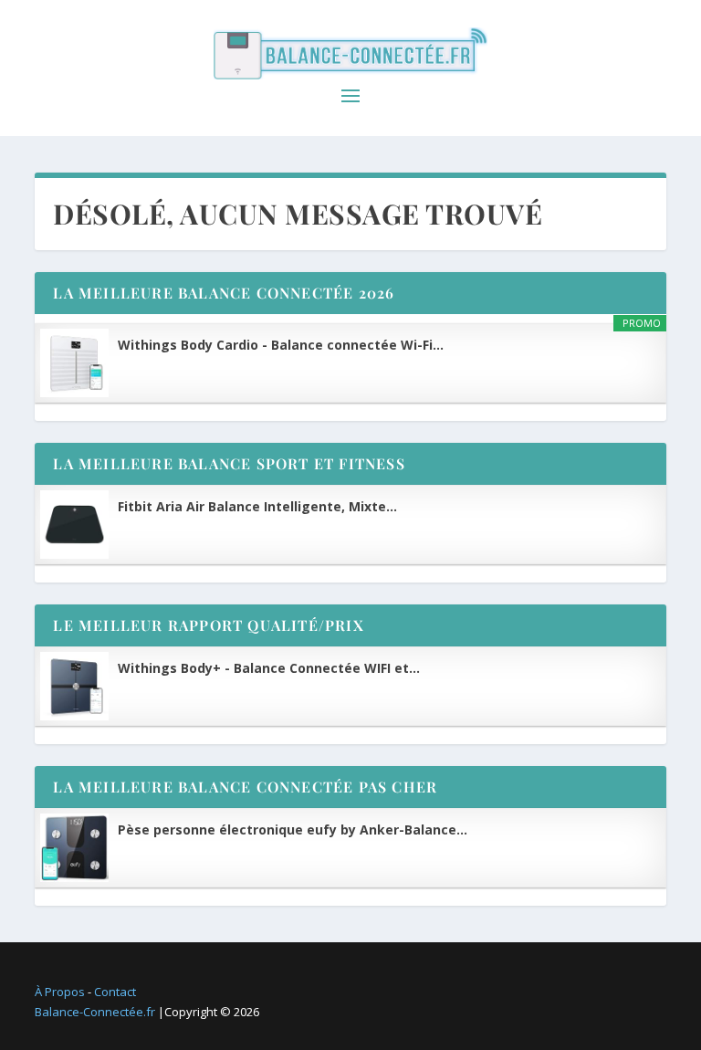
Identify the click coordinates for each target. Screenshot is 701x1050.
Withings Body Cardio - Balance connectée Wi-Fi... (281, 344)
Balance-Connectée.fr (95, 1011)
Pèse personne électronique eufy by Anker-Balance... (292, 829)
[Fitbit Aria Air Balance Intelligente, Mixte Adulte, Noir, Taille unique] (74, 524)
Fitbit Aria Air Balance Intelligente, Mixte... (257, 506)
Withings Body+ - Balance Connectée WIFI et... (269, 668)
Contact (115, 991)
